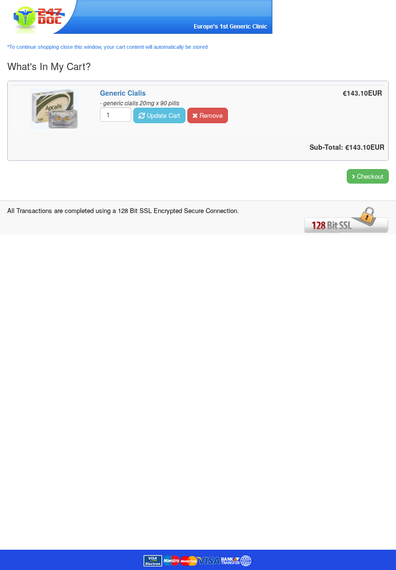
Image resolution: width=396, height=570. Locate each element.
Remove (210, 115)
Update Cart (162, 115)
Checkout (369, 176)
